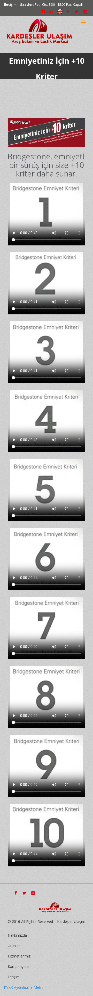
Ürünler (14, 945)
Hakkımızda (17, 935)
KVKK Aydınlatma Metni (23, 987)
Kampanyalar (19, 966)
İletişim (10, 4)
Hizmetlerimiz (19, 956)
